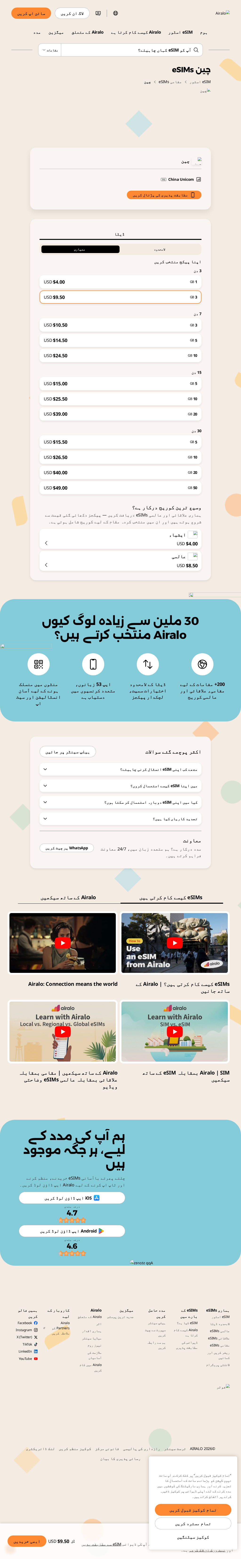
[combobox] (120, 49)
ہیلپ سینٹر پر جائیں (67, 751)
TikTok (27, 1344)
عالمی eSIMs (220, 1331)
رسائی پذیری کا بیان (120, 1458)
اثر (99, 1323)
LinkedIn (25, 1351)
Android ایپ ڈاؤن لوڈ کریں (68, 1231)
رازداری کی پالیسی (141, 1448)
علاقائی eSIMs (219, 1338)
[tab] (120, 234)
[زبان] (115, 13)
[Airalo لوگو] (216, 13)
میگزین (56, 32)
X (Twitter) (24, 1337)
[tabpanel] (120, 367)
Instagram (24, 1330)
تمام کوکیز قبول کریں (193, 1510)
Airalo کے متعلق (88, 32)
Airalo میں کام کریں (91, 1367)
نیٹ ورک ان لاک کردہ (207, 1550)
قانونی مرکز (107, 1448)
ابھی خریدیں (26, 1541)
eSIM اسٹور (180, 32)
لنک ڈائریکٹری (40, 1448)
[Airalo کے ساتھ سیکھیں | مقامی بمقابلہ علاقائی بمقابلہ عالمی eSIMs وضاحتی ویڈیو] (62, 1031)
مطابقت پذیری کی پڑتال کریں (160, 194)
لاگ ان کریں (72, 13)
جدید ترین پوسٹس (120, 1316)
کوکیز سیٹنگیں (193, 1537)
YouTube (25, 1358)
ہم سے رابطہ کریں (156, 1345)
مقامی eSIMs (170, 81)
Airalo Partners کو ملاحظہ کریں (61, 1328)
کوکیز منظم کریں (75, 1448)
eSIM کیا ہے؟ (187, 1323)
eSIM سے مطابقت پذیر (101, 1544)
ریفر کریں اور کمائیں (218, 1355)
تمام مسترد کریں (193, 1523)
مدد (37, 32)
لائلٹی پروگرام (218, 1364)
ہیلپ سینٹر (157, 1323)
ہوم (204, 32)
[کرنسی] (98, 13)
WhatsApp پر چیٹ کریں (66, 847)
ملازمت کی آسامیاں (95, 1355)
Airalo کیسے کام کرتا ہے (136, 32)
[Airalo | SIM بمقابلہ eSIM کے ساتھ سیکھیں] (174, 1031)
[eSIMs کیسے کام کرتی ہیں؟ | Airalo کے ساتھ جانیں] (174, 943)
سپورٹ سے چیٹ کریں (155, 1332)
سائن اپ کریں (31, 13)
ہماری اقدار (92, 1331)
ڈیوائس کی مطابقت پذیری (187, 1345)
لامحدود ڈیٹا (220, 1323)
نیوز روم (95, 1345)
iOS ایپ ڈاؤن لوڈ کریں (68, 1198)
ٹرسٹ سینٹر (175, 1448)
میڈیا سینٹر (92, 1338)
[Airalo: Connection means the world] (62, 943)
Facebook (25, 1323)
